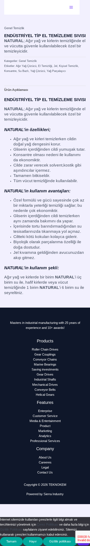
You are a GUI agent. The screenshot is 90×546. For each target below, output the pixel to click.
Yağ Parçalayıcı (56, 71)
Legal (45, 467)
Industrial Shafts (45, 379)
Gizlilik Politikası (11, 529)
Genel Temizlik (14, 28)
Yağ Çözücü (37, 71)
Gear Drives (45, 374)
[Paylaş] (33, 508)
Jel (55, 66)
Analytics (45, 436)
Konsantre (10, 71)
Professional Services (45, 441)
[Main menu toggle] (71, 7)
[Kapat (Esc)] (46, 508)
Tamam (11, 541)
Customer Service (45, 416)
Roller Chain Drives (45, 349)
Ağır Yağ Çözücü (26, 66)
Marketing (45, 431)
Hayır (33, 541)
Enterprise (45, 411)
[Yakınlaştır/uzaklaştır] (6, 508)
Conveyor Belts (45, 389)
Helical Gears (45, 394)
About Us (45, 457)
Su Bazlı (23, 71)
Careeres (45, 462)
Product (45, 426)
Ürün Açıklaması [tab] (16, 89)
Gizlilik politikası (60, 541)
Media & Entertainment (45, 421)
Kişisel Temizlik (68, 66)
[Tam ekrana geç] (19, 508)
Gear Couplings (45, 354)
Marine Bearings (45, 364)
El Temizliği (45, 66)
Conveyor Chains (45, 359)
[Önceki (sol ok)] (6, 514)
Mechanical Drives (45, 384)
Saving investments (45, 369)
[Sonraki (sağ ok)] (19, 514)
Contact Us (45, 472)
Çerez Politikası (47, 524)
